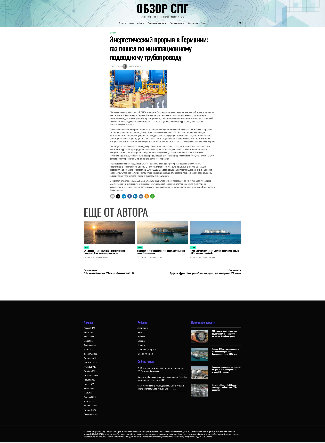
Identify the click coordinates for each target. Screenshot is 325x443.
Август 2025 (89, 379)
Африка (140, 23)
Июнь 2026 (89, 336)
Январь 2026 (90, 358)
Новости (141, 345)
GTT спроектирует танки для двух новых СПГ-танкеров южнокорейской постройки (224, 334)
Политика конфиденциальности (129, 437)
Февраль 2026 (90, 354)
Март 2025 (89, 401)
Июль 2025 (89, 384)
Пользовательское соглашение (104, 437)
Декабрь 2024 (90, 414)
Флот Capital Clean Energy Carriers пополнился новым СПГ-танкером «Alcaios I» (214, 252)
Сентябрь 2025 (91, 375)
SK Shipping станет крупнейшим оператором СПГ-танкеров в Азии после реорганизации (105, 252)
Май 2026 (88, 341)
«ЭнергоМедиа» (144, 432)
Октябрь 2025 (90, 371)
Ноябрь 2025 (90, 367)
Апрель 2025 (90, 397)
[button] (112, 196)
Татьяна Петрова (134, 66)
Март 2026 (89, 349)
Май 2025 (88, 392)
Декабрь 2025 (90, 362)
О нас (203, 23)
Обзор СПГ (162, 8)
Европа (122, 23)
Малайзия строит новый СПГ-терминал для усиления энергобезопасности (161, 252)
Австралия (193, 23)
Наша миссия (192, 434)
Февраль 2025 (90, 405)
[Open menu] (85, 23)
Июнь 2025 (89, 388)
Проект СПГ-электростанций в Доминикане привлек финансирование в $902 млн (225, 351)
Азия (131, 23)
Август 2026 (89, 328)
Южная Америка (176, 23)
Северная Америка (157, 23)
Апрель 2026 (90, 345)
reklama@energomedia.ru (186, 437)
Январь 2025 (90, 410)
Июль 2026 (89, 332)
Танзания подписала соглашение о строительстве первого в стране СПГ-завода (226, 369)
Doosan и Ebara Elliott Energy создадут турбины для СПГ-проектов (224, 387)
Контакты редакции (205, 434)
